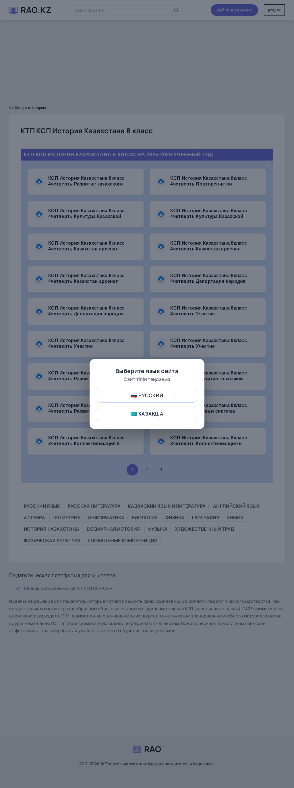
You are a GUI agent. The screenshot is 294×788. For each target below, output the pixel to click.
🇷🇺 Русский (147, 395)
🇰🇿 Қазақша (147, 413)
